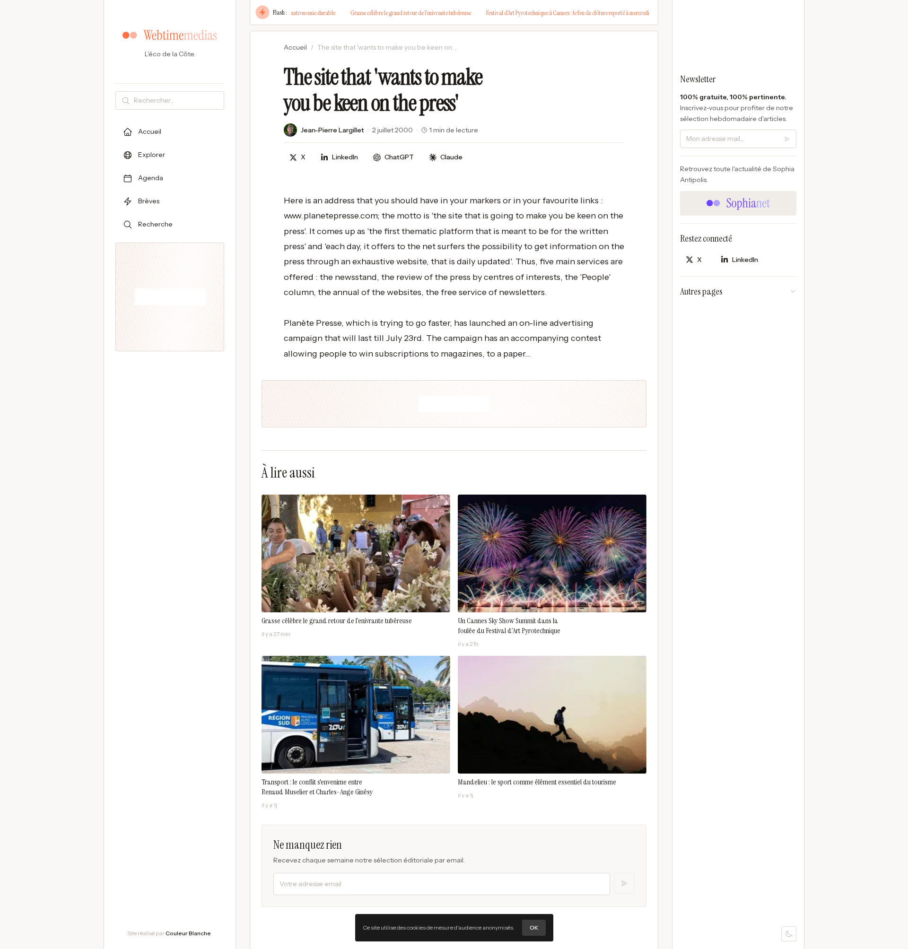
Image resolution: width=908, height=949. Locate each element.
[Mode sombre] (788, 933)
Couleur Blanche (188, 933)
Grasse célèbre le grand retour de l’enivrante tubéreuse (383, 13)
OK (534, 927)
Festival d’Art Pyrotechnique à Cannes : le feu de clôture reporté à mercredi (540, 13)
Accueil (295, 47)
